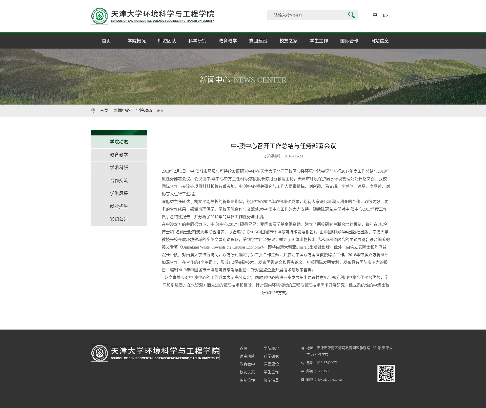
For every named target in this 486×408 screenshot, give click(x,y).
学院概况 (137, 41)
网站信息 (380, 41)
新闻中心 (122, 110)
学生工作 (319, 41)
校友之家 (288, 41)
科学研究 (197, 41)
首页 (106, 41)
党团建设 (258, 41)
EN (386, 15)
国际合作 (349, 41)
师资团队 (167, 41)
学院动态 (144, 110)
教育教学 (228, 41)
